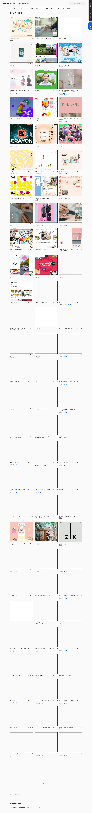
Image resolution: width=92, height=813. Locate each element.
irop (60, 648)
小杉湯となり (37, 543)
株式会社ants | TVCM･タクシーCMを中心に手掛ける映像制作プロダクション (18, 197)
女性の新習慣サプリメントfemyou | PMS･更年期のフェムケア (42, 436)
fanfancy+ (37, 381)
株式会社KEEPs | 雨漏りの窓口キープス (18, 38)
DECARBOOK (38, 90)
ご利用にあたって (22, 807)
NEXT (51, 783)
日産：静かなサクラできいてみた (16, 276)
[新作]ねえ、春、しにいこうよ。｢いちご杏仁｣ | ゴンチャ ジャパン (67, 436)
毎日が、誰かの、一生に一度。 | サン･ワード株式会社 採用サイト (18, 91)
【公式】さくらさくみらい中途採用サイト (66, 328)
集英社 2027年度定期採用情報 (16, 249)
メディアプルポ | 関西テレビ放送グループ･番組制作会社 (42, 276)
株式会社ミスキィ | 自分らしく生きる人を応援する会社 (18, 490)
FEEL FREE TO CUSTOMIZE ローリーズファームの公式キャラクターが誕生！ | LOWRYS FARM (67, 409)
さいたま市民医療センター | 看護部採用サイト (67, 596)
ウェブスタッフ (37, 754)
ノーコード (13, 9)
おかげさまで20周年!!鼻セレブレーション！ (17, 754)
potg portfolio (62, 355)
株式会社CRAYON (14, 145)
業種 (32, 9)
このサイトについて (14, 807)
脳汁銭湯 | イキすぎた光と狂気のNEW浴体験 (67, 517)
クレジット (20, 40)
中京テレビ (61, 570)
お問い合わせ (29, 807)
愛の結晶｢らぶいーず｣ (14, 462)
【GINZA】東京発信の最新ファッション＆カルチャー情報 (42, 64)
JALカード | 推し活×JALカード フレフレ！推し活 (43, 649)
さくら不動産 (12, 700)
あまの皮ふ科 (62, 224)
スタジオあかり (38, 118)
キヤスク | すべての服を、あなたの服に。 (18, 224)
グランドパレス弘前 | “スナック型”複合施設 (67, 382)
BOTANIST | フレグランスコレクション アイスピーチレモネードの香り (18, 436)
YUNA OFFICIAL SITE (64, 302)
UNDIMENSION (38, 224)
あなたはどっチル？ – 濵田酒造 (65, 276)
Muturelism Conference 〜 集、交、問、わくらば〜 (43, 463)
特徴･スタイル (39, 9)
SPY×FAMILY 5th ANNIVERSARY (17, 675)
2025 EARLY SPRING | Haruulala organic (66, 463)
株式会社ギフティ (13, 64)
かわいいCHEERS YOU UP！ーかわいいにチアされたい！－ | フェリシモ (18, 329)
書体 (52, 9)
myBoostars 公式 (13, 595)
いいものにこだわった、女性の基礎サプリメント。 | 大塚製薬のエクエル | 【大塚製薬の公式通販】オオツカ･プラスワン (67, 92)
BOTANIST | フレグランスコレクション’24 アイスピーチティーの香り (42, 622)
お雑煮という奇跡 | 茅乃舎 (15, 727)
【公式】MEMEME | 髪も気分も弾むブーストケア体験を (42, 355)
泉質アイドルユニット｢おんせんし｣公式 (42, 727)
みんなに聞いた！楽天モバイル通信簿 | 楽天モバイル (67, 622)
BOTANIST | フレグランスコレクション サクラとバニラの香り (67, 250)
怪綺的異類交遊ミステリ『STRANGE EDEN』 (66, 145)
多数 (69, 9)
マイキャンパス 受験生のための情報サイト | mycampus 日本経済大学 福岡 (42, 197)
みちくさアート (13, 171)
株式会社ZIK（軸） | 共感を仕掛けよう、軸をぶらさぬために (67, 543)
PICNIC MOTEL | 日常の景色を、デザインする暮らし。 (67, 119)
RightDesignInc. (13, 302)
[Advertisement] (70, 27)
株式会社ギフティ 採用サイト (40, 145)
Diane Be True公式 (39, 675)
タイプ (27, 9)
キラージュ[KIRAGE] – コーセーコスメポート (18, 649)
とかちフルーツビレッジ (39, 171)
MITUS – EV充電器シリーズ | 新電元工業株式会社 (67, 701)
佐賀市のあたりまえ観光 (15, 381)
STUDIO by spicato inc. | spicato (42, 570)
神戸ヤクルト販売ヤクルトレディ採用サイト (43, 38)
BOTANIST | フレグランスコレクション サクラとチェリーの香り (43, 517)
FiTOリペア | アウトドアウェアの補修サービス (43, 490)
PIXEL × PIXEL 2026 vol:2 (15, 118)
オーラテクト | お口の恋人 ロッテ (41, 302)
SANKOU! (7, 3)
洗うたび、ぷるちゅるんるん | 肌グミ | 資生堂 (18, 355)
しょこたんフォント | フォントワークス (66, 675)
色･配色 (46, 9)
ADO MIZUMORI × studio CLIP (41, 408)
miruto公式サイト (13, 570)
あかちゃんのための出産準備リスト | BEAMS (66, 728)
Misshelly (61, 489)
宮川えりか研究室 (62, 171)
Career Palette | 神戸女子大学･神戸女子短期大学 (42, 701)
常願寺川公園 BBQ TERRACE (41, 249)
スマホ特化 (20, 9)
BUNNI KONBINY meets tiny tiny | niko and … (17, 543)
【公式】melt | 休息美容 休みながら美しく (43, 595)
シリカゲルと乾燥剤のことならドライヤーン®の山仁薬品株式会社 (67, 64)
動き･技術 (58, 9)
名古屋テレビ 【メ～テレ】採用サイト (66, 754)
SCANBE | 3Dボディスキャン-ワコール (17, 516)
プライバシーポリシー (37, 807)
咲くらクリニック (13, 408)
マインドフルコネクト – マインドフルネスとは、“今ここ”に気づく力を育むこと (67, 197)
